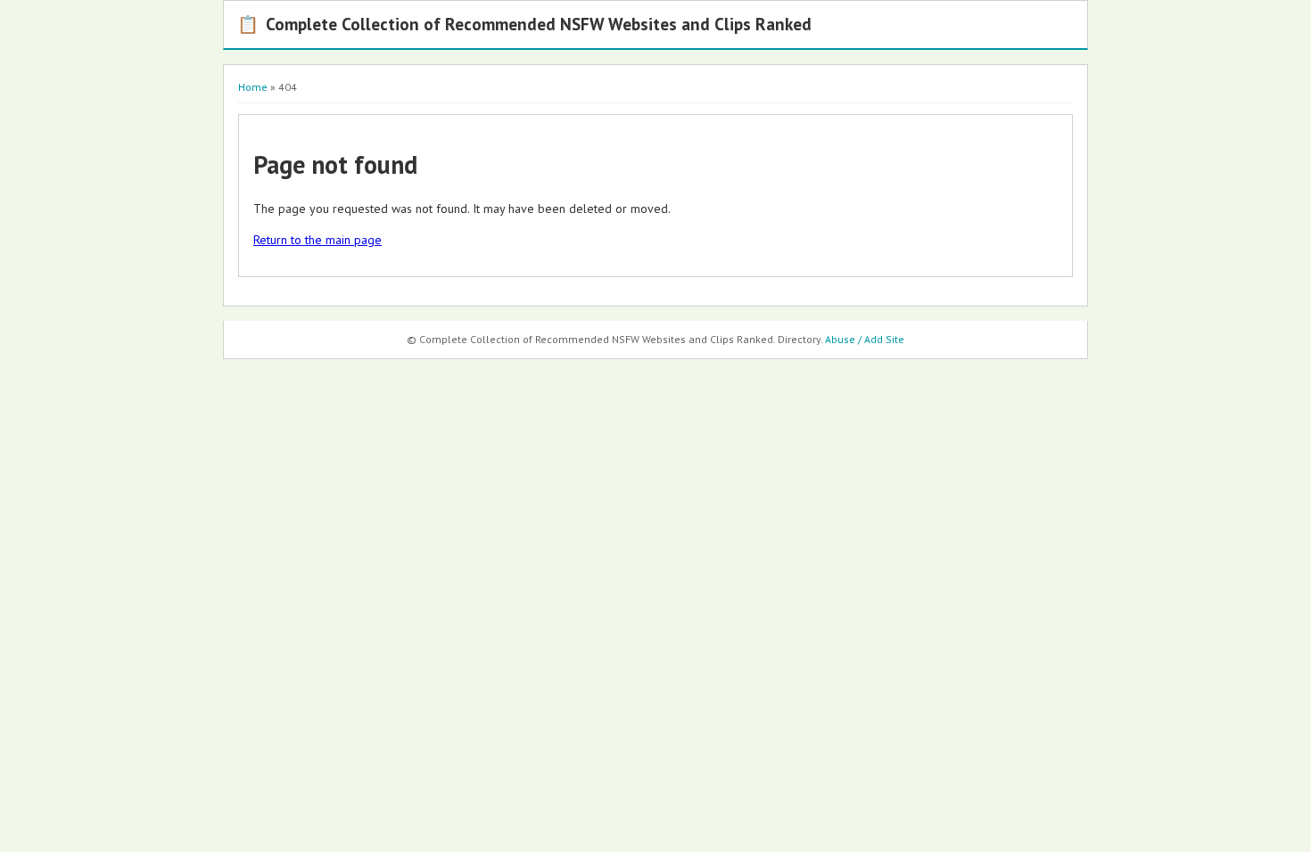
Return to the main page (317, 240)
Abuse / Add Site (864, 339)
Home (253, 87)
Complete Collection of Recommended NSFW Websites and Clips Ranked (524, 23)
